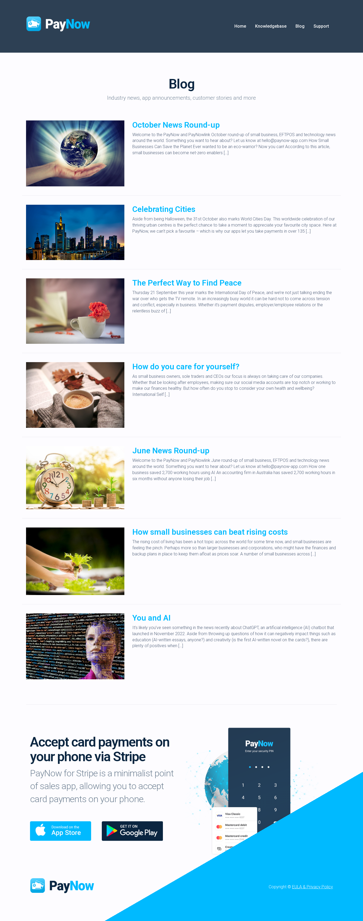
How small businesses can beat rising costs (210, 532)
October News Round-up (176, 124)
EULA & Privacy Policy (312, 886)
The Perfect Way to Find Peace (187, 282)
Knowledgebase (270, 26)
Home (240, 26)
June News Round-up (170, 450)
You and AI (151, 617)
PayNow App (64, 885)
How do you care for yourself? (185, 366)
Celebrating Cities (163, 209)
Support (321, 26)
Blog (300, 26)
